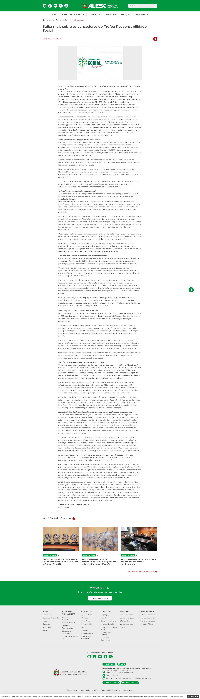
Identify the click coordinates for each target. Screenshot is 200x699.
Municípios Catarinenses (105, 639)
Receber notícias (100, 598)
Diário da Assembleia (108, 621)
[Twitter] (66, 6)
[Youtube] (55, 6)
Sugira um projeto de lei (70, 637)
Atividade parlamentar (73, 15)
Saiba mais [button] (179, 696)
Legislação (105, 615)
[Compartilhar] (155, 39)
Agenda (104, 618)
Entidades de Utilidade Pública (109, 628)
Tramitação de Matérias (67, 618)
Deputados (47, 615)
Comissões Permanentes (67, 627)
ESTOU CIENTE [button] (193, 696)
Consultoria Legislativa (66, 632)
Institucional (47, 627)
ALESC (54, 15)
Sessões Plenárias (68, 623)
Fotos (83, 627)
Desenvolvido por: (119, 690)
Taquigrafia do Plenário (106, 634)
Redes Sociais (86, 624)
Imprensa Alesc (87, 633)
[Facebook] (61, 6)
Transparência (141, 15)
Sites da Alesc (125, 621)
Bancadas (46, 624)
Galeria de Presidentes (51, 618)
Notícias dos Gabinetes (86, 637)
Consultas (111, 15)
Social (45, 630)
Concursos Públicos (146, 624)
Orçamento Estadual (147, 621)
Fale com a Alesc (126, 615)
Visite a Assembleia (127, 624)
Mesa (45, 621)
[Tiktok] (50, 6)
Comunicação (95, 15)
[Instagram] (44, 6)
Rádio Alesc (85, 621)
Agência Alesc (86, 615)
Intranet (123, 627)
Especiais (84, 630)
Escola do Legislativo (128, 618)
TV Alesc (84, 618)
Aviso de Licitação (107, 624)
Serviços (125, 15)
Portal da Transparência (148, 615)
